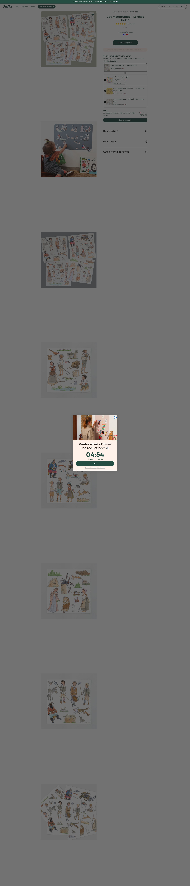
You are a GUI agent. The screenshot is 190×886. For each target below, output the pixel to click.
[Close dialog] (115, 417)
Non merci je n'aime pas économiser (95, 468)
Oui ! (95, 463)
